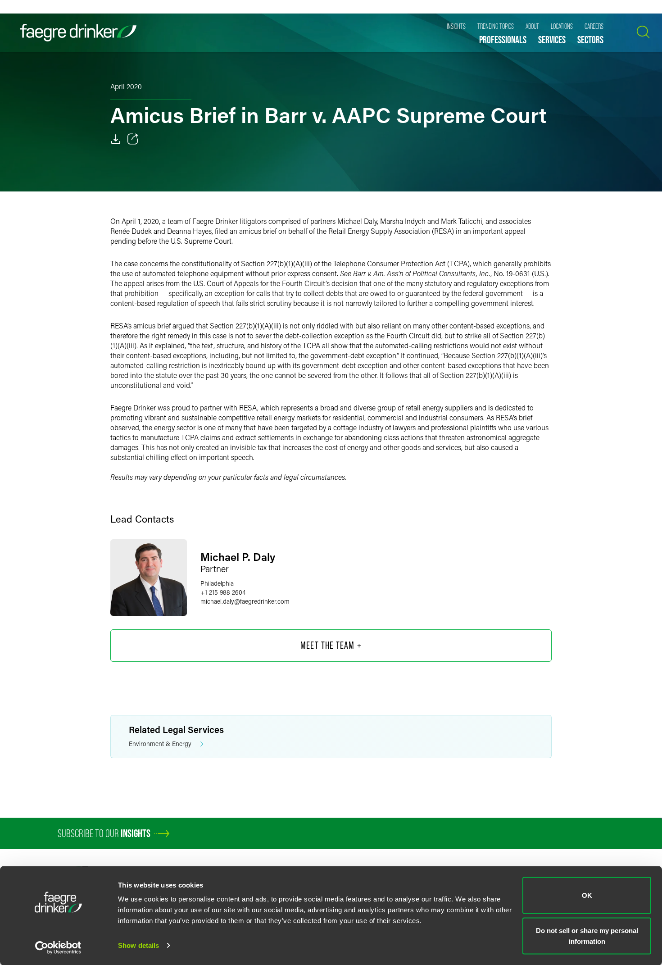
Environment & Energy (160, 743)
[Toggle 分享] (132, 139)
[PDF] (115, 139)
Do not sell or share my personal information (587, 935)
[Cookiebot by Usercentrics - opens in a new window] (58, 947)
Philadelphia (217, 583)
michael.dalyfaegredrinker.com (245, 601)
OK (587, 895)
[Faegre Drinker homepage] (78, 32)
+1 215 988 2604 (222, 592)
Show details (138, 945)
